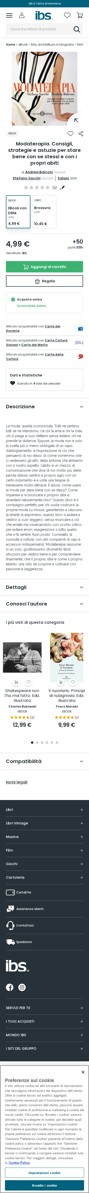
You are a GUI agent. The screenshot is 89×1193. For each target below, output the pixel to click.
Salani (63, 178)
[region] (44, 1129)
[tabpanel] (44, 89)
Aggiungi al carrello (48, 266)
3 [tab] (42, 743)
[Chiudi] (83, 1072)
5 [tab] (52, 743)
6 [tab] (57, 743)
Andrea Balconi (39, 172)
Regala (48, 281)
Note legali (16, 782)
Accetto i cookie (44, 1185)
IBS (24, 253)
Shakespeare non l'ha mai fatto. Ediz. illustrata (22, 695)
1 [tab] (44, 122)
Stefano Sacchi (27, 178)
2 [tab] (37, 743)
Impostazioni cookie (44, 1172)
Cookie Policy (19, 1162)
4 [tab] (47, 743)
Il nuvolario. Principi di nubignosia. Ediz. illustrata (66, 695)
